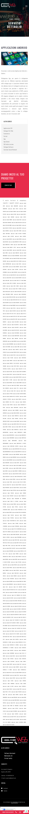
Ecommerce (7, 133)
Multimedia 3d (8, 756)
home (11, 19)
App (5, 139)
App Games (7, 142)
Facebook (5, 788)
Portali (5, 136)
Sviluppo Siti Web (8, 131)
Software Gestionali (9, 753)
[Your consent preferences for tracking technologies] (26, 811)
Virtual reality (8, 758)
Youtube (5, 791)
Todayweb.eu (15, 802)
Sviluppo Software (8, 147)
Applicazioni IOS (8, 128)
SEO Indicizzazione (9, 144)
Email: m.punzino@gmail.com (9, 778)
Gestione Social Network (10, 150)
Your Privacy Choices (9, 809)
